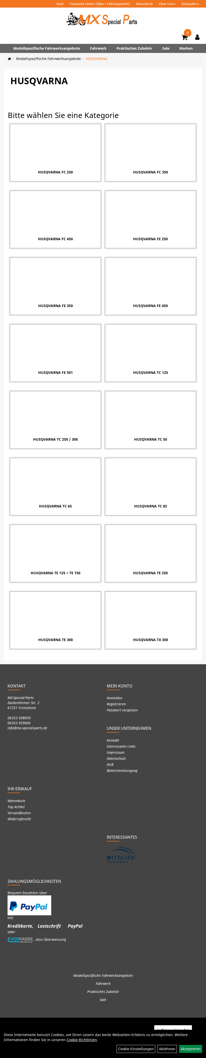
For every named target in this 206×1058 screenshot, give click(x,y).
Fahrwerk (98, 48)
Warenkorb (144, 4)
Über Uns (166, 4)
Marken (186, 48)
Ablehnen (167, 1048)
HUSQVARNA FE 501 (55, 372)
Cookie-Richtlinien (82, 1039)
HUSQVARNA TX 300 (150, 639)
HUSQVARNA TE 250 (150, 572)
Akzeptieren (191, 1048)
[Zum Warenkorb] (185, 38)
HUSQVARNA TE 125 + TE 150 (55, 572)
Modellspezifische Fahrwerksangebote (46, 48)
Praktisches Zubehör (134, 48)
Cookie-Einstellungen (136, 1048)
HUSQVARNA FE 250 (150, 238)
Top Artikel (16, 806)
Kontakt (113, 740)
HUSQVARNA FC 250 (55, 172)
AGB (110, 764)
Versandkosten (19, 812)
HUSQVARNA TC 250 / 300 (55, 439)
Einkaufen (189, 4)
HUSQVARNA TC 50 (150, 439)
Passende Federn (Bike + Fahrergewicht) (100, 4)
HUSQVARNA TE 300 (55, 639)
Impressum (115, 752)
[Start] (9, 58)
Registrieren (116, 704)
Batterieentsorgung (122, 770)
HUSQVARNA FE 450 (150, 305)
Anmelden (114, 698)
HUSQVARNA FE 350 (55, 305)
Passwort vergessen (122, 710)
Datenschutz (116, 758)
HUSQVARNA (96, 58)
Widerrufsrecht (19, 819)
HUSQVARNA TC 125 (150, 372)
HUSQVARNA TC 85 (150, 506)
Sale (165, 48)
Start (60, 4)
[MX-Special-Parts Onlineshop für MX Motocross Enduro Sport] (103, 19)
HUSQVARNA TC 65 (55, 506)
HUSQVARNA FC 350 (150, 172)
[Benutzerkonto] (197, 37)
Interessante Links (121, 746)
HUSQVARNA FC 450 (55, 238)
